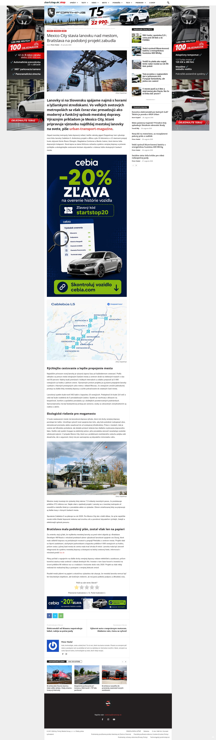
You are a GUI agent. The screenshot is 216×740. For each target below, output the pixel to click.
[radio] (76, 587)
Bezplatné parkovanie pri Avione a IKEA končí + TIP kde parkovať (85, 688)
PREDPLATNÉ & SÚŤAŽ (133, 731)
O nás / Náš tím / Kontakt (160, 731)
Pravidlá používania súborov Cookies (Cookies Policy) (151, 734)
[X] (55, 615)
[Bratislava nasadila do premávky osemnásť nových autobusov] (114, 674)
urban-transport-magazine (90, 128)
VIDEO (94, 3)
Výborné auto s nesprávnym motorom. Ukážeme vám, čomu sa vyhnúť (108, 629)
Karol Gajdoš (136, 117)
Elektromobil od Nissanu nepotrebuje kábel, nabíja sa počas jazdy (64, 629)
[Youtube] (113, 720)
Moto (104, 3)
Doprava (62, 28)
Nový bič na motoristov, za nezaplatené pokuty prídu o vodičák (150, 134)
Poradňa (116, 3)
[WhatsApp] (60, 615)
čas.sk (61, 553)
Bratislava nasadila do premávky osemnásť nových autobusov (112, 688)
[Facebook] (49, 615)
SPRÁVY (73, 3)
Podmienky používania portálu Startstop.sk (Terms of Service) (111, 734)
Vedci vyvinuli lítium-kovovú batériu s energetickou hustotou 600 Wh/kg (149, 145)
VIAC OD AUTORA (74, 661)
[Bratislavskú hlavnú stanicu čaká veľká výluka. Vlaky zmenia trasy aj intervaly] (59, 674)
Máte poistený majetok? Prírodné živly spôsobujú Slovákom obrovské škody (149, 124)
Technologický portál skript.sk (160, 737)
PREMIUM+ (140, 3)
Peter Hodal (55, 45)
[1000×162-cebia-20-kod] (87, 602)
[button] (168, 3)
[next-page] (125, 661)
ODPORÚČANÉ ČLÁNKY (56, 661)
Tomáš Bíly (135, 128)
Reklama (146, 731)
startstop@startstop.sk (113, 715)
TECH (128, 3)
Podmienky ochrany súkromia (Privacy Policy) (132, 737)
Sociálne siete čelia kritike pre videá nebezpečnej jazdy (148, 156)
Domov (49, 28)
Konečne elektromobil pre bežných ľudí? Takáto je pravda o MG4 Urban (150, 113)
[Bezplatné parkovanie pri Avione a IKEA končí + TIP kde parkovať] (86, 674)
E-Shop (152, 3)
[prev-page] (122, 661)
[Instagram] (66, 654)
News (64, 31)
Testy (84, 3)
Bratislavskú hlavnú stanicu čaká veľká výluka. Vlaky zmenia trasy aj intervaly (59, 688)
